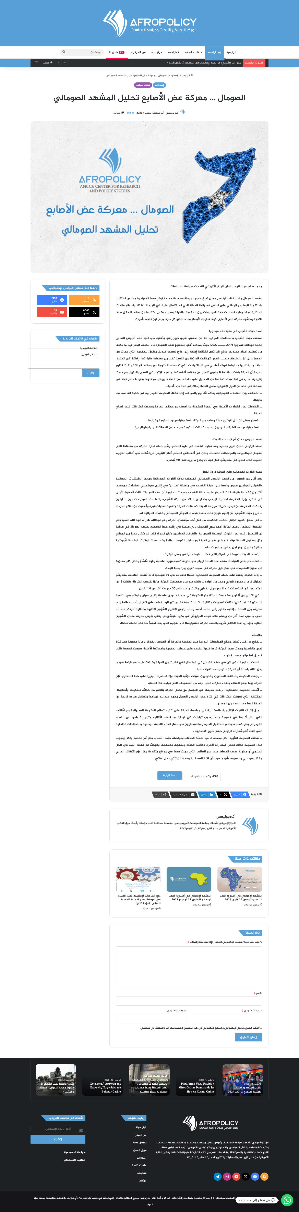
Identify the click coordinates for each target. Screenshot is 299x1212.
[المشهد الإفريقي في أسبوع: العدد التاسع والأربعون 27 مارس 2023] (239, 879)
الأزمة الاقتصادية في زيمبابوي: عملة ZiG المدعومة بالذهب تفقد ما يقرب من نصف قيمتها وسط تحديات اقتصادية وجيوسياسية (150, 1084)
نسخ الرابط (170, 775)
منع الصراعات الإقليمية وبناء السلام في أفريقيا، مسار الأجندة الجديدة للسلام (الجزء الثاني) (139, 899)
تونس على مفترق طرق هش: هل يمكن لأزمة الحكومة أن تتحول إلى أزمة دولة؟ (197, 63)
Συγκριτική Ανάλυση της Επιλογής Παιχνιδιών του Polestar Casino (105, 1088)
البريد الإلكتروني (252, 1010)
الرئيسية (231, 52)
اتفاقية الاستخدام (74, 1160)
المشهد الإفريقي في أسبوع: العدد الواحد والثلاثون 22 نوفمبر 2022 (190, 897)
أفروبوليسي (172, 113)
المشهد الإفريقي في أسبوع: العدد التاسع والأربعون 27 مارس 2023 (241, 897)
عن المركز (139, 52)
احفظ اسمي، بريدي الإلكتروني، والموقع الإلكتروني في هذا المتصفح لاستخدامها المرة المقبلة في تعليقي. (199, 1028)
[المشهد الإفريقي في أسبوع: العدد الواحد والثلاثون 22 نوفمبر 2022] (189, 879)
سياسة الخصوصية (74, 1152)
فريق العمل (139, 1150)
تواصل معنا (139, 1143)
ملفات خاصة (194, 52)
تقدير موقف (143, 85)
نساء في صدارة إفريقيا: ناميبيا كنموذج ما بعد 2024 (244, 1089)
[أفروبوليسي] (150, 23)
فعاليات (174, 52)
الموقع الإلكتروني (176, 1010)
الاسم (258, 993)
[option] (243, 1080)
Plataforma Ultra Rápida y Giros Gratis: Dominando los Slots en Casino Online (196, 1088)
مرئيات (158, 52)
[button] (287, 1200)
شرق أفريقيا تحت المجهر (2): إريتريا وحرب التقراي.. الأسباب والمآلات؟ (56, 1088)
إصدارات (215, 52)
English (116, 52)
